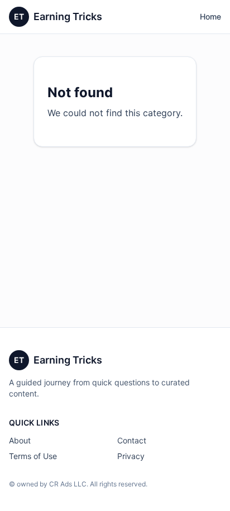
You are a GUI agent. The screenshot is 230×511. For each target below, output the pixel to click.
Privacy (131, 456)
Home (210, 16)
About (20, 440)
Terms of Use (33, 456)
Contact (131, 440)
